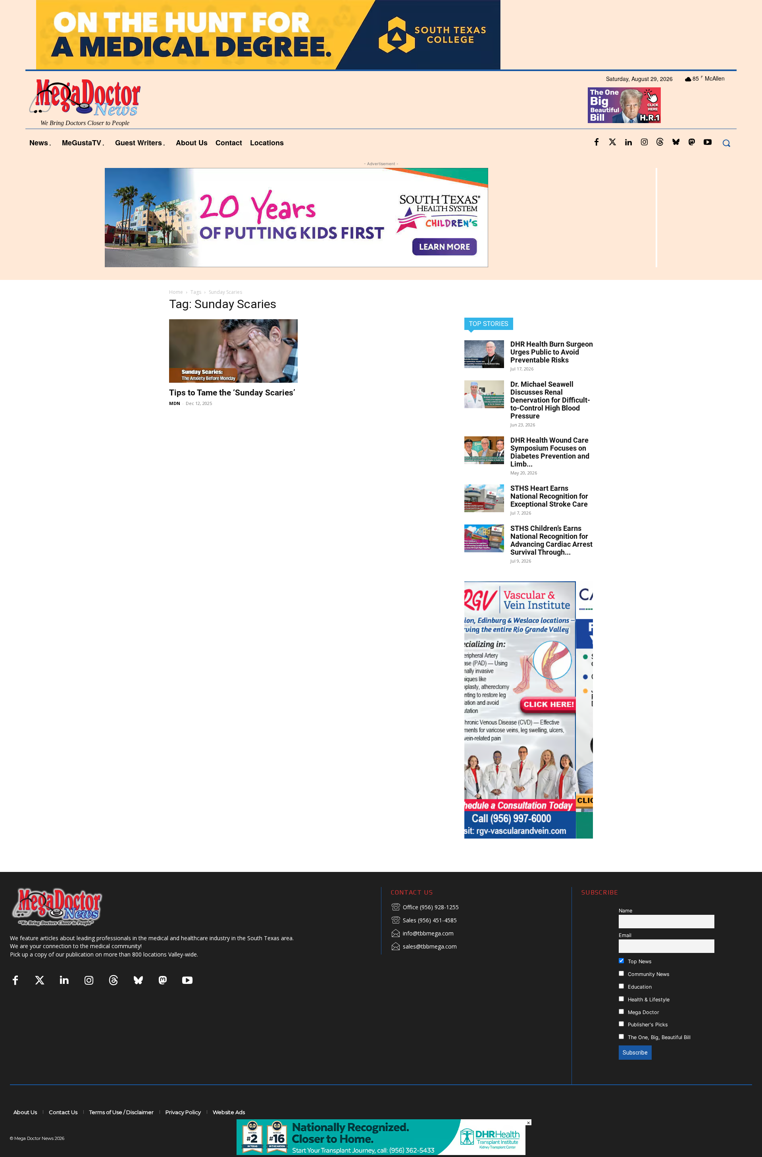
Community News (648, 974)
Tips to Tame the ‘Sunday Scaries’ (232, 392)
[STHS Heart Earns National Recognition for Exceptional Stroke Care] (484, 498)
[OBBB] (624, 105)
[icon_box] (425, 907)
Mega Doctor (642, 1012)
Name (625, 911)
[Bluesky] (676, 142)
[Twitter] (612, 142)
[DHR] (381, 1152)
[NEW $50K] (381, 217)
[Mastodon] (692, 142)
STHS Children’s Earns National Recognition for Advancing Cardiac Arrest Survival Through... (551, 540)
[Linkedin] (628, 142)
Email (625, 935)
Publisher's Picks (647, 1025)
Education (639, 987)
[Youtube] (708, 142)
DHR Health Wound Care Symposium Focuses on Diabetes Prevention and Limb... (549, 452)
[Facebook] (596, 142)
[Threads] (660, 142)
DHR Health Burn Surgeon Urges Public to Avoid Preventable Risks (551, 352)
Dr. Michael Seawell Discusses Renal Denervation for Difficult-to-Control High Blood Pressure (550, 400)
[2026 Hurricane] (381, 34)
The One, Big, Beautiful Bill (658, 1037)
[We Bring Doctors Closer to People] (69, 906)
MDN (174, 403)
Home (176, 292)
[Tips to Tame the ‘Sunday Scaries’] (233, 351)
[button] (726, 142)
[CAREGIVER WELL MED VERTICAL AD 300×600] (528, 710)
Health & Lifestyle (648, 1000)
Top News (639, 961)
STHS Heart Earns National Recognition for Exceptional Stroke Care (549, 496)
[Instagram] (644, 142)
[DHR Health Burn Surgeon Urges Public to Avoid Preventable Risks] (484, 354)
